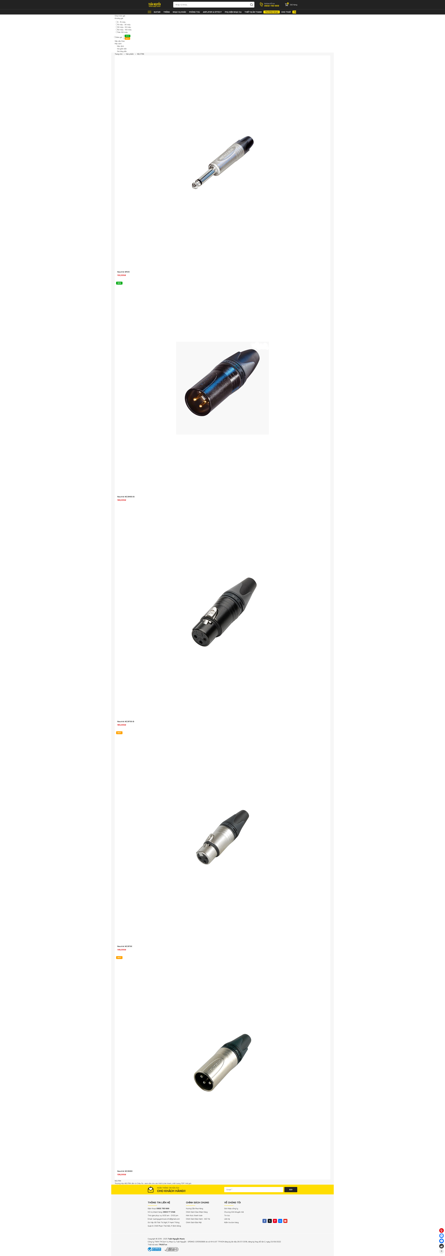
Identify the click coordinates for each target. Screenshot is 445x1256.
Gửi (290, 1189)
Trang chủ (118, 54)
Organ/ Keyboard (277, 12)
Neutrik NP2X (123, 272)
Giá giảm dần (122, 49)
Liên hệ (227, 1219)
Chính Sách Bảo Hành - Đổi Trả (198, 1219)
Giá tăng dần (122, 51)
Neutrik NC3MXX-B (126, 496)
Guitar (292, 12)
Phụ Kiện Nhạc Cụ (199, 12)
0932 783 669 (271, 5)
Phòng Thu (160, 12)
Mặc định (120, 46)
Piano (262, 12)
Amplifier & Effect (178, 12)
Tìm (251, 5)
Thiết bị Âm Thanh (219, 12)
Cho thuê (252, 12)
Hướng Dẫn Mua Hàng (194, 1208)
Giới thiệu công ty (231, 1208)
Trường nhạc (237, 12)
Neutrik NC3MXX (124, 1171)
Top (441, 1251)
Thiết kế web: (153, 1244)
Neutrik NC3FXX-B (125, 721)
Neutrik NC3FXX (124, 946)
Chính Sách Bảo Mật (194, 1222)
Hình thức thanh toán (194, 1215)
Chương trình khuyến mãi (234, 1212)
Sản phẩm (130, 54)
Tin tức (227, 1215)
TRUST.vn (163, 1244)
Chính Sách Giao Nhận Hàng (197, 1212)
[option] (160, 12)
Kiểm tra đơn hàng (231, 1222)
